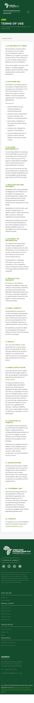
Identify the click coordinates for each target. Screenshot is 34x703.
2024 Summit (5, 611)
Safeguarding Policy (8, 690)
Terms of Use (21, 690)
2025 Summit (5, 608)
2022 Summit (5, 616)
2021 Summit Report (8, 645)
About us (4, 597)
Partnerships (5, 600)
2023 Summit (5, 614)
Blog (2, 635)
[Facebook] (9, 566)
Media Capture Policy (21, 687)
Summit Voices (6, 629)
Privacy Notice (21, 347)
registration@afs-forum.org (14, 526)
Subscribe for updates (10, 560)
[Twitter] (4, 566)
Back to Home (7, 38)
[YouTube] (20, 566)
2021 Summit (5, 619)
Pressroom (5, 632)
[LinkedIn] (15, 566)
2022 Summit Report (8, 642)
